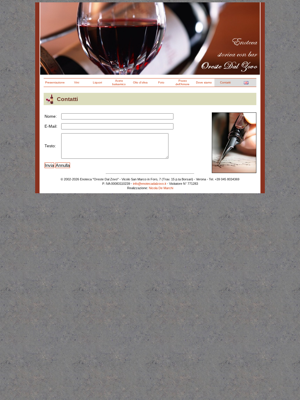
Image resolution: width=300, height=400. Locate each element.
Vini (76, 82)
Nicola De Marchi (161, 188)
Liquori (97, 82)
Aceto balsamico (119, 82)
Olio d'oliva (140, 82)
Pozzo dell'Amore (182, 82)
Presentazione (55, 82)
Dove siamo (204, 82)
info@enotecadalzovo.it (149, 183)
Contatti (225, 82)
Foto (161, 82)
